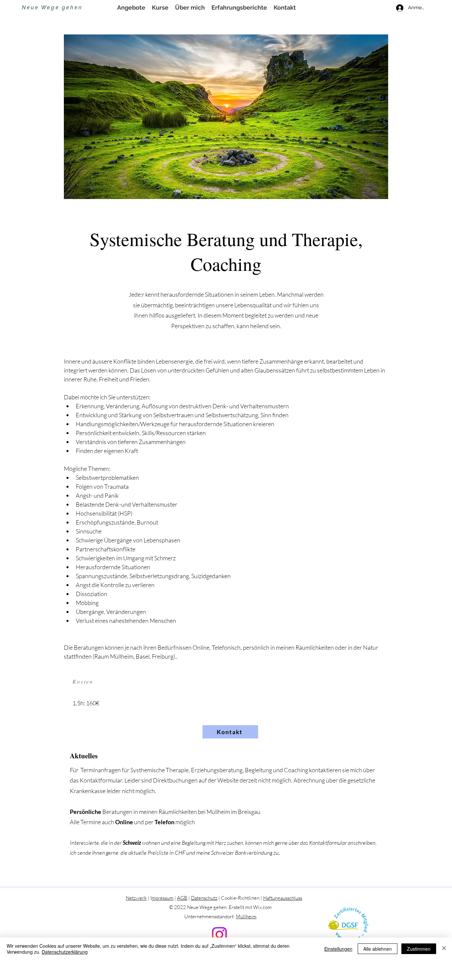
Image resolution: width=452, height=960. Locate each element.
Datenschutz (204, 898)
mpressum (162, 898)
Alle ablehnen (377, 948)
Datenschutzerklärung (65, 951)
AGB (182, 898)
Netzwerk (136, 898)
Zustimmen (418, 948)
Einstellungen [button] (338, 948)
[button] (131, 8)
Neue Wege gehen (52, 7)
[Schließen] (444, 949)
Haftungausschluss (282, 898)
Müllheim (246, 916)
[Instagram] (219, 934)
